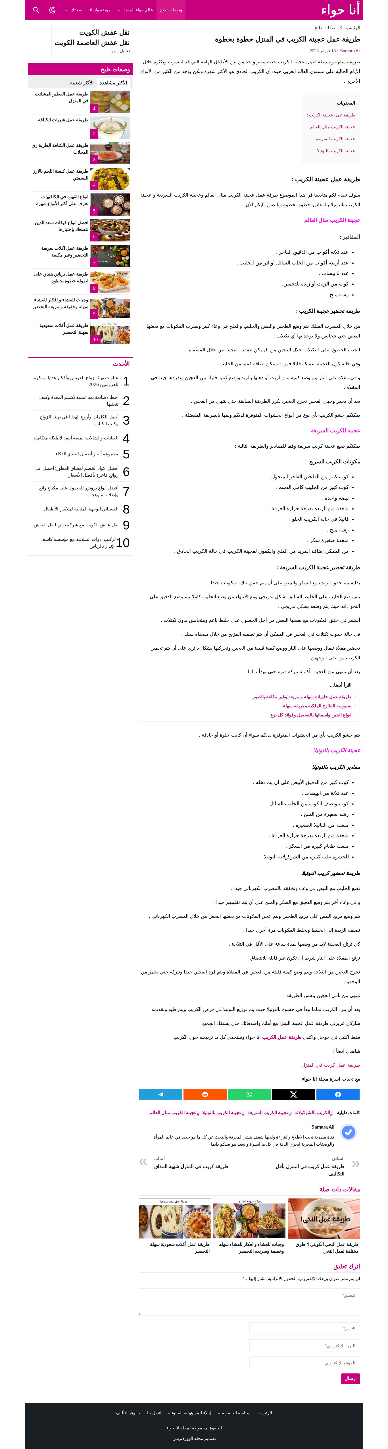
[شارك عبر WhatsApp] (249, 1094)
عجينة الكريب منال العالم (173, 1112)
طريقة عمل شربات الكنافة (63, 119)
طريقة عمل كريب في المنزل (331, 1065)
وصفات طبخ (171, 9)
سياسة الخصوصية (234, 1412)
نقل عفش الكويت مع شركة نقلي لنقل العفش (76, 524)
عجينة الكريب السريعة (268, 1112)
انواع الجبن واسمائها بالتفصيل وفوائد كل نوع (310, 714)
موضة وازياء (99, 9)
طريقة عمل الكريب (282, 1037)
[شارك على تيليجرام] (161, 1094)
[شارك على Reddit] (205, 1094)
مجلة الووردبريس (187, 1438)
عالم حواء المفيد (138, 9)
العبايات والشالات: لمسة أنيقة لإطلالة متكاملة (76, 437)
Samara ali (350, 50)
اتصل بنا (154, 1412)
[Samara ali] (348, 1132)
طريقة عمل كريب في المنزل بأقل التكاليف (310, 1166)
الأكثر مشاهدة (113, 83)
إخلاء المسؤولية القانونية (189, 1412)
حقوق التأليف (128, 1412)
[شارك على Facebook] (338, 1094)
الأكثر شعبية (82, 83)
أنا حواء (340, 10)
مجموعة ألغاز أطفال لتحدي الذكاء (86, 453)
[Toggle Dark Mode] (52, 10)
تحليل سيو (120, 50)
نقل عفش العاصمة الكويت (92, 42)
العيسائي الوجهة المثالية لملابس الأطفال (80, 508)
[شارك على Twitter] (294, 1094)
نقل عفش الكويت (104, 32)
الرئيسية (264, 1412)
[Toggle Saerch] (36, 10)
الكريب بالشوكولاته (312, 1112)
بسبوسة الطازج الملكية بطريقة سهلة (317, 705)
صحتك (76, 9)
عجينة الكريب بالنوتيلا (222, 1112)
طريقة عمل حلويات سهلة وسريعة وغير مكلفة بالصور (302, 696)
